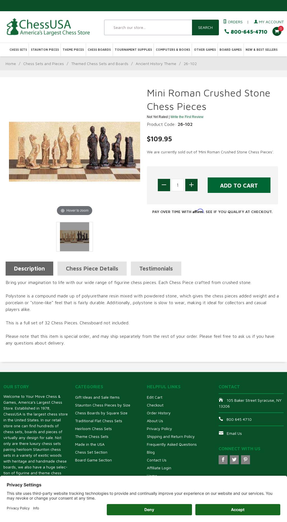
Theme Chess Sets (91, 436)
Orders (235, 21)
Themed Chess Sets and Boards (99, 63)
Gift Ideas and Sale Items (97, 397)
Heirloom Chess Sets (93, 428)
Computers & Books (173, 49)
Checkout (155, 405)
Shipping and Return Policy (171, 436)
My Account (271, 21)
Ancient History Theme (156, 63)
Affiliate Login (159, 467)
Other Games (205, 49)
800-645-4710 (248, 32)
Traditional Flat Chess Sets (98, 420)
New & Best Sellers (261, 49)
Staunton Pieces (45, 49)
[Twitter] (234, 459)
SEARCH (205, 27)
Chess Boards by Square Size (101, 412)
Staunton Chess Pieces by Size (102, 405)
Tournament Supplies (133, 49)
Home (11, 63)
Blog (151, 452)
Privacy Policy (159, 428)
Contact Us (156, 460)
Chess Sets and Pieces (43, 63)
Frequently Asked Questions (172, 444)
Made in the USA (90, 444)
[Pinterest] (245, 459)
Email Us (234, 433)
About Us (155, 420)
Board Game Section (93, 460)
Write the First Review (186, 117)
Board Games (230, 49)
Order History (159, 412)
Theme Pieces (73, 49)
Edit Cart (154, 397)
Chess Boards (99, 49)
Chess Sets (18, 49)
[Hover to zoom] (74, 151)
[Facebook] (223, 459)
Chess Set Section (91, 452)
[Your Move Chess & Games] (48, 27)
